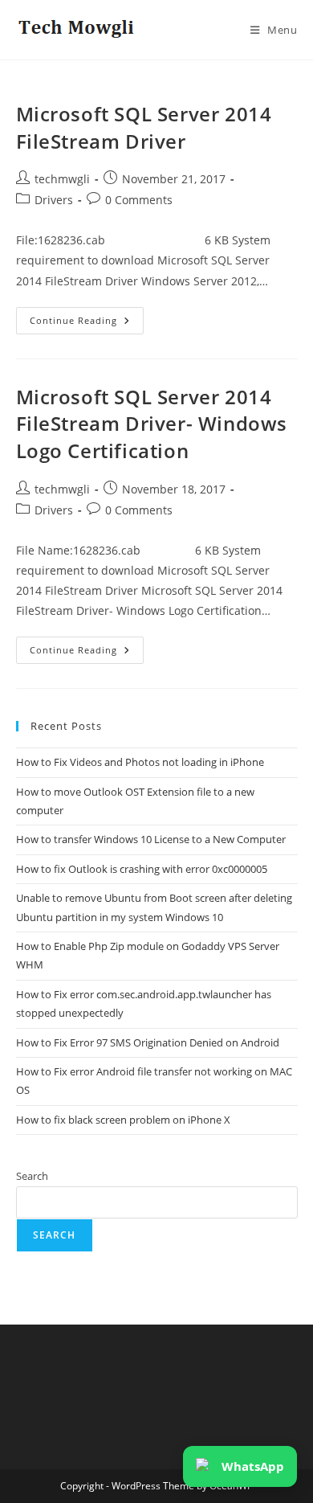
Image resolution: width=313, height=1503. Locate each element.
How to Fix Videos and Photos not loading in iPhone (140, 762)
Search (32, 1176)
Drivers (54, 199)
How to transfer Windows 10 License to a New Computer (151, 839)
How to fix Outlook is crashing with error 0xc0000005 (141, 869)
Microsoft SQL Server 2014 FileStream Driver (144, 127)
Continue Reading (87, 323)
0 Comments (139, 199)
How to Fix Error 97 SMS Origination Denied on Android (147, 1042)
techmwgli (62, 178)
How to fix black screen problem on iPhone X (123, 1119)
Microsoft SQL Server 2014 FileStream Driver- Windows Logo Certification (152, 423)
